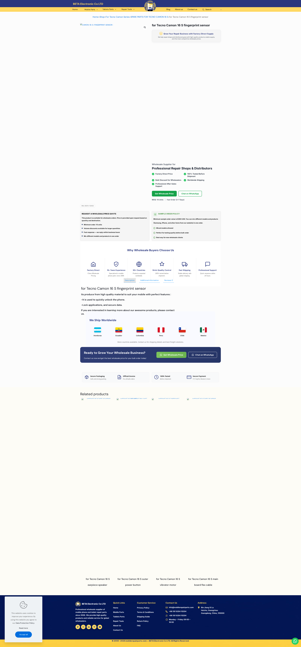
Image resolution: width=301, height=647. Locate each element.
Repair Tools (118, 621)
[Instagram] (83, 627)
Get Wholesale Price (164, 193)
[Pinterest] (94, 627)
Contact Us (118, 630)
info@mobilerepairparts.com (181, 607)
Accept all (23, 634)
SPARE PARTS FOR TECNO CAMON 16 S (149, 16)
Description (130, 280)
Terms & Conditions (145, 612)
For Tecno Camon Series (117, 16)
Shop (102, 16)
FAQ (139, 625)
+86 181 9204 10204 (177, 611)
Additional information (149, 280)
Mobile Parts (118, 612)
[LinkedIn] (89, 627)
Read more (23, 628)
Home (95, 16)
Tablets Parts (119, 617)
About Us (117, 625)
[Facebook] (77, 627)
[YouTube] (100, 627)
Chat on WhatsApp (190, 193)
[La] (221, 7)
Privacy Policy (143, 608)
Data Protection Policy (25, 623)
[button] (145, 27)
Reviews (168, 280)
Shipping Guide (143, 617)
